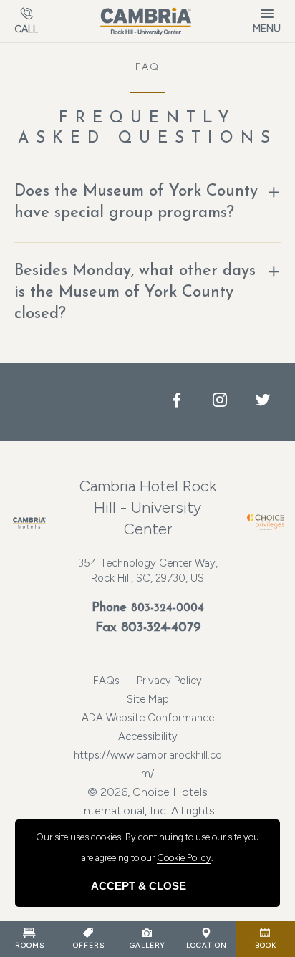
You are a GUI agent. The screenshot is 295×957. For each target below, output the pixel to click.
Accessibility (148, 736)
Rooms (29, 945)
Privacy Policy (169, 680)
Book (265, 945)
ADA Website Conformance (148, 717)
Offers (89, 945)
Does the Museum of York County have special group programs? (136, 202)
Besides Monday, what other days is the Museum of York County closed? (135, 292)
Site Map (148, 699)
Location (206, 945)
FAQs (106, 680)
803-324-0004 (167, 608)
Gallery (147, 945)
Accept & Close (138, 886)
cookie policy (184, 857)
